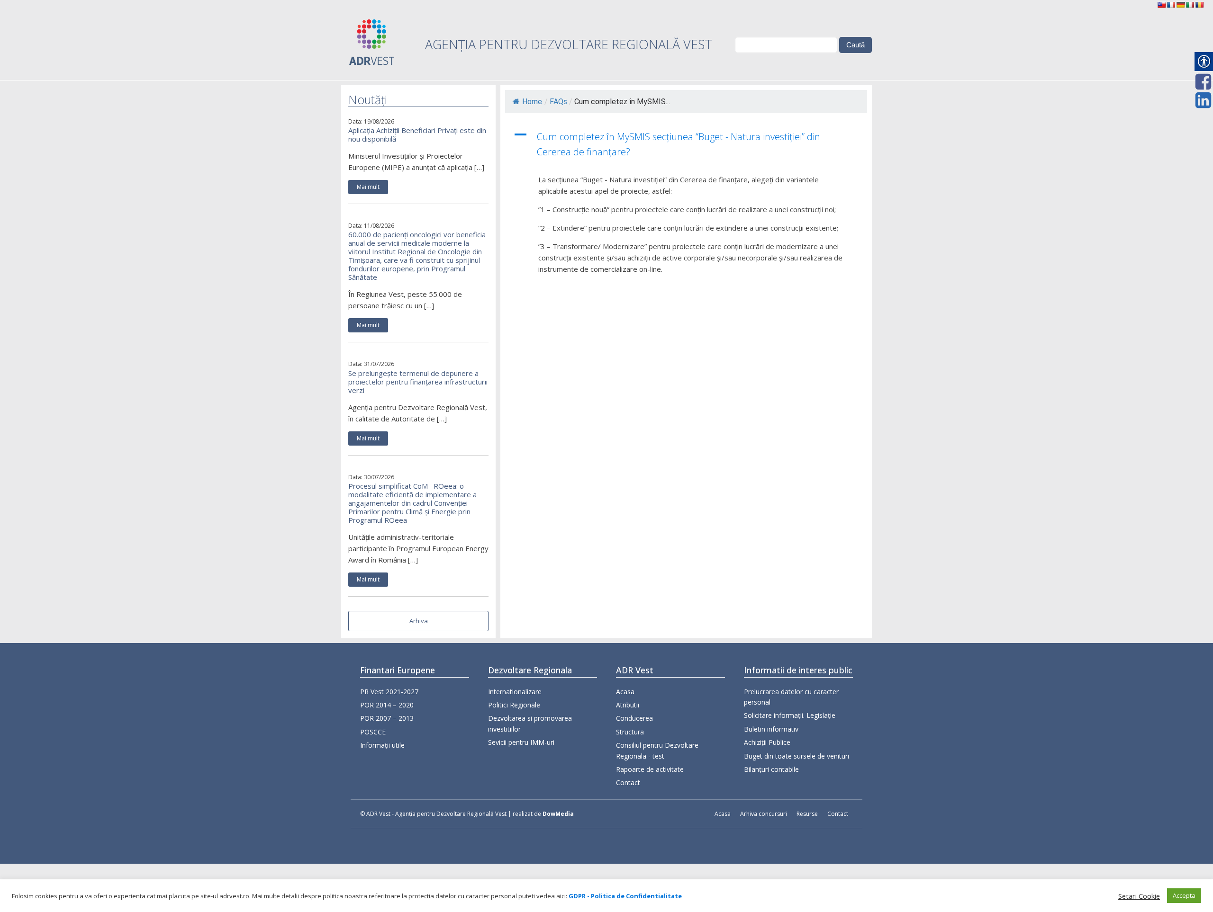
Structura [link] (630, 731)
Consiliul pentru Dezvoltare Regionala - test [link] (657, 750)
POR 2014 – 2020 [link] (387, 704)
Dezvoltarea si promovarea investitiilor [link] (530, 723)
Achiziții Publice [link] (767, 742)
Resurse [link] (807, 814)
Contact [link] (628, 782)
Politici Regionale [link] (514, 704)
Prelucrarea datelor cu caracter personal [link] (791, 696)
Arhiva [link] (418, 621)
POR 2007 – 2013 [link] (387, 718)
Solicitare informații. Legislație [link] (789, 715)
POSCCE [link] (373, 731)
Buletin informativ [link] (771, 728)
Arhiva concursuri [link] (763, 814)
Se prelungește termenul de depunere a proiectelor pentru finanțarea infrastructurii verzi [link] (418, 381)
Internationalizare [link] (515, 691)
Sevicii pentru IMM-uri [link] (521, 742)
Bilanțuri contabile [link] (771, 769)
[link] (1161, 5)
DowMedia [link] (558, 814)
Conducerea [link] (634, 718)
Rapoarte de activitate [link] (650, 769)
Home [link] (532, 101)
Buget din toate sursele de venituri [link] (796, 755)
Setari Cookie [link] (1139, 896)
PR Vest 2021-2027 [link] (389, 691)
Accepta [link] (1184, 895)
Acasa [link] (625, 691)
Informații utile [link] (382, 745)
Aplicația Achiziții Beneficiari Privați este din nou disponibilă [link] (417, 134)
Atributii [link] (627, 704)
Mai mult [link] (368, 187)
